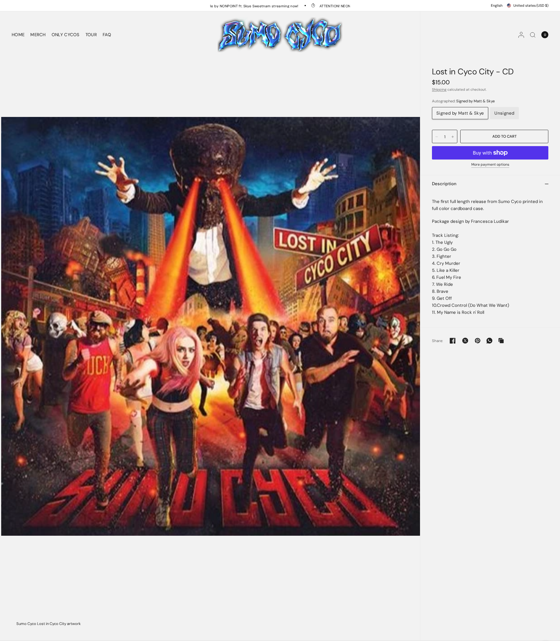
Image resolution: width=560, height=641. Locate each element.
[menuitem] (19, 34)
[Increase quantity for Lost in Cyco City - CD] (452, 136)
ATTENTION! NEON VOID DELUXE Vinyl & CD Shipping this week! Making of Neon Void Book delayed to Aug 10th (354, 6)
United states (530, 5)
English (497, 5)
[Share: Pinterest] (478, 340)
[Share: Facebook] (453, 340)
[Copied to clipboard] (501, 340)
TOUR (91, 35)
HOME (18, 35)
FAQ (107, 35)
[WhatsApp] (489, 340)
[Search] (532, 34)
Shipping (439, 89)
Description (444, 184)
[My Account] (521, 34)
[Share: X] (465, 340)
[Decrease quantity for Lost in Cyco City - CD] (436, 136)
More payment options (490, 164)
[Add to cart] (504, 136)
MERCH (38, 35)
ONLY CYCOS (66, 35)
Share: (437, 341)
